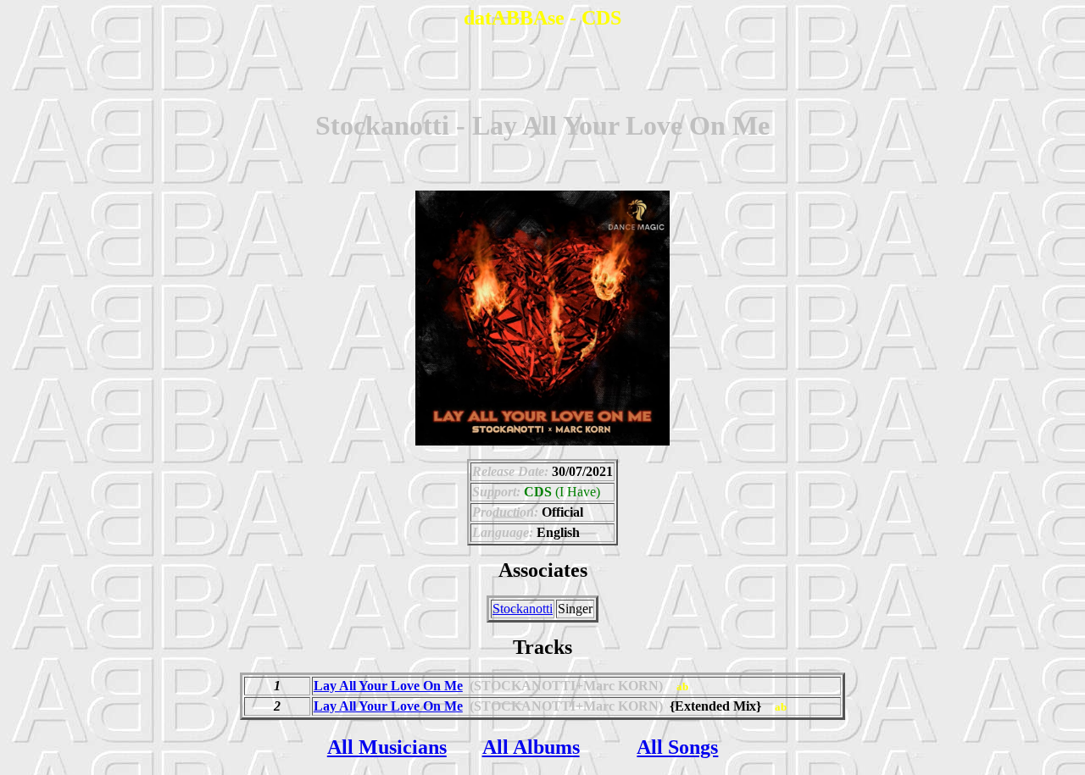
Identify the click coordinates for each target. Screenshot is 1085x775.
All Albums (531, 747)
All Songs (677, 747)
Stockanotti (522, 608)
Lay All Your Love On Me (388, 685)
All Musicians (387, 747)
